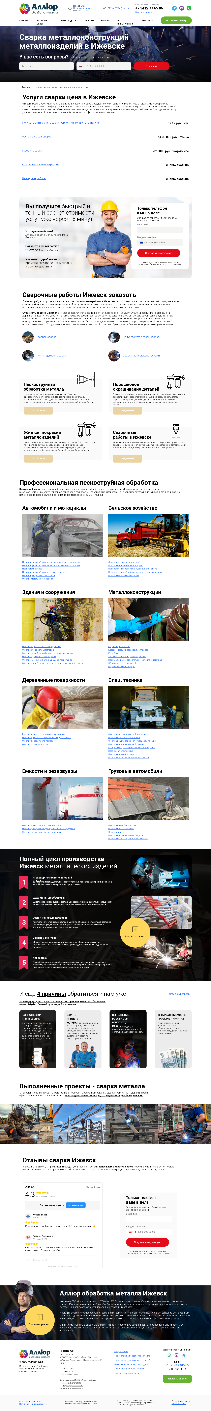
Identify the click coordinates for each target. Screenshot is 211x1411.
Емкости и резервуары (49, 771)
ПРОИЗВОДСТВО (68, 20)
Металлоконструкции (134, 592)
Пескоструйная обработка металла (44, 387)
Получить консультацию (158, 253)
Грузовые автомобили (135, 771)
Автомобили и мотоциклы (54, 508)
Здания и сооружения (48, 592)
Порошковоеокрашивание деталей (136, 387)
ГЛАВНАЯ (24, 20)
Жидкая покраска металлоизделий (42, 435)
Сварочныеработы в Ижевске (132, 435)
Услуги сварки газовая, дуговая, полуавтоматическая (63, 87)
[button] (143, 12)
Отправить (151, 66)
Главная (26, 87)
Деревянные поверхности (53, 680)
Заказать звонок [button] (177, 1378)
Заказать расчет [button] (135, 936)
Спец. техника (125, 680)
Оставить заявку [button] (176, 20)
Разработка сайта (181, 1402)
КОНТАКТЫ (147, 20)
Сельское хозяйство (132, 508)
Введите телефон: (146, 237)
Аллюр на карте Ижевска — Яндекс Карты (62, 1266)
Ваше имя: (142, 224)
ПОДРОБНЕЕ (38, 410)
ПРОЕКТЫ (89, 20)
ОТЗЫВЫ (105, 20)
